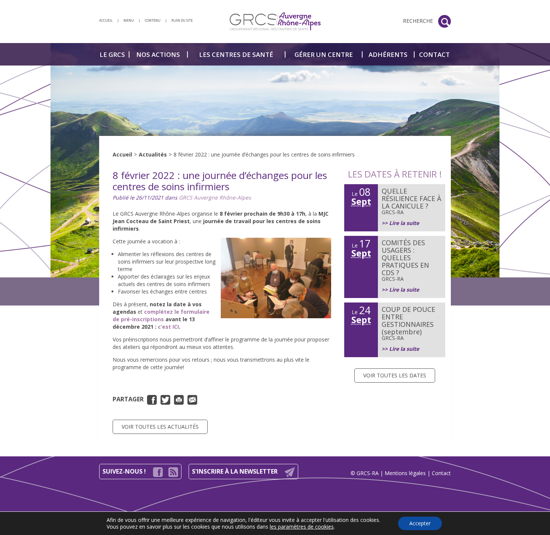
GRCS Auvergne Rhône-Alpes (215, 197)
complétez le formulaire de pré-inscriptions (161, 315)
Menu (128, 20)
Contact (441, 473)
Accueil (122, 154)
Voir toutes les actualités (160, 426)
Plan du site (182, 20)
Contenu (153, 20)
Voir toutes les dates (394, 375)
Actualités (153, 154)
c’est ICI (167, 326)
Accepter (420, 523)
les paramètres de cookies (302, 526)
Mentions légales (405, 473)
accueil (106, 20)
